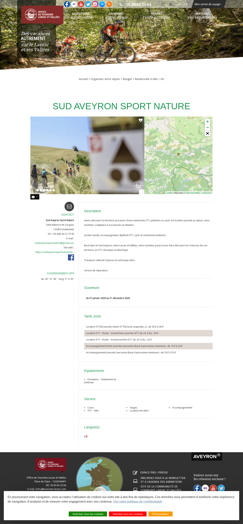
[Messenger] (102, 4)
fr (185, 4)
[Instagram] (95, 4)
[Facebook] (67, 4)
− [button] (207, 127)
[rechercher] (170, 4)
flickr (205, 488)
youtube (213, 488)
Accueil (83, 79)
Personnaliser (160, 513)
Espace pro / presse (154, 472)
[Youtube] (81, 4)
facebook (197, 488)
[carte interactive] (163, 4)
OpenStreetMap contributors (198, 192)
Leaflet (169, 192)
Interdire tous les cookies (128, 513)
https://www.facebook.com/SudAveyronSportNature (71, 257)
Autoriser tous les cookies (88, 513)
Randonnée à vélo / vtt (149, 79)
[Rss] (109, 4)
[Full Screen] (207, 133)
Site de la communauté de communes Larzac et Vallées (161, 488)
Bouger (127, 79)
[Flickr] (74, 4)
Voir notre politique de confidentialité (137, 501)
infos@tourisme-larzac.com (51, 489)
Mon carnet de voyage (207, 4)
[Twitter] (88, 4)
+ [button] (207, 121)
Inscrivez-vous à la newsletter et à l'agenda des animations (163, 479)
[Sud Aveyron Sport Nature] (178, 155)
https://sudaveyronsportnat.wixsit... (55, 252)
